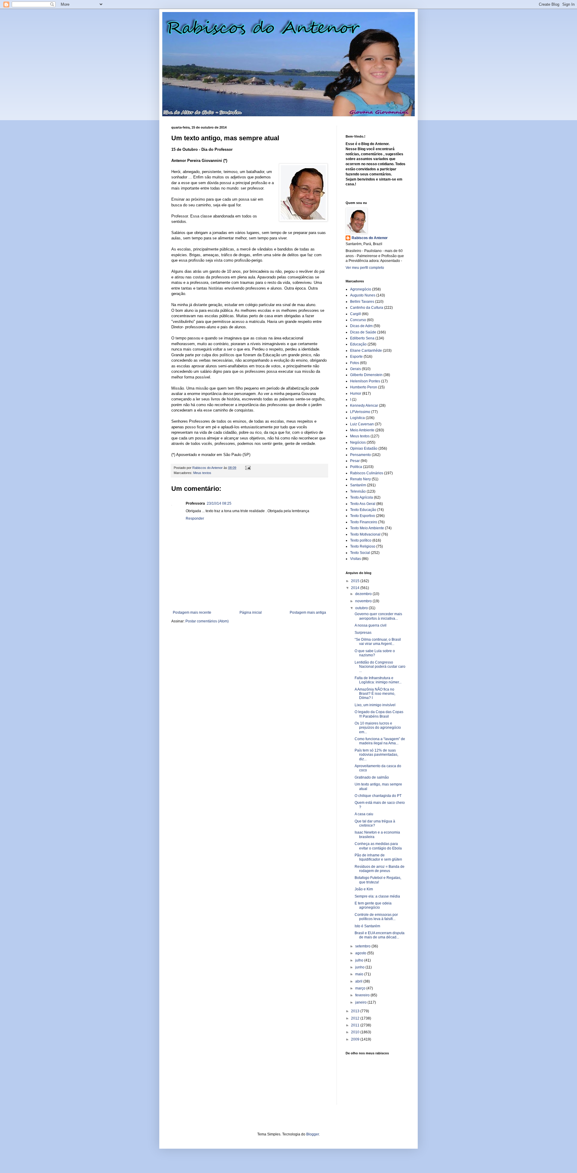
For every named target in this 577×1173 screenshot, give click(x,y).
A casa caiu (364, 814)
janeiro (361, 1002)
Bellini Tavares (362, 301)
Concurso (358, 320)
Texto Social (360, 553)
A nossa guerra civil (370, 625)
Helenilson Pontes (365, 381)
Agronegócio (360, 289)
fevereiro (363, 995)
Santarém (358, 485)
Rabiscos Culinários (366, 473)
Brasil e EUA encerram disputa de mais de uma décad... (380, 935)
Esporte (356, 356)
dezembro (364, 594)
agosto (361, 953)
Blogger (312, 1134)
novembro (364, 601)
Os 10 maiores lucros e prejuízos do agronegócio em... (378, 727)
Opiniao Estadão (363, 448)
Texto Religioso (362, 546)
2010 (355, 1032)
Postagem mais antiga (308, 612)
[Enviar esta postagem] (248, 468)
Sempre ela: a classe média (377, 896)
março (360, 988)
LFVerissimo (360, 412)
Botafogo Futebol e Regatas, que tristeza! (378, 880)
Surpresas (363, 633)
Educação (358, 344)
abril (359, 981)
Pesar (355, 461)
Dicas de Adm (361, 326)
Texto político (360, 540)
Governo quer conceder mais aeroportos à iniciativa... (378, 616)
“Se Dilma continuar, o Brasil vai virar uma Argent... (378, 641)
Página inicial (251, 612)
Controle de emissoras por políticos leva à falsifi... (376, 917)
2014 (355, 588)
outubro (362, 608)
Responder (195, 518)
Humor (355, 393)
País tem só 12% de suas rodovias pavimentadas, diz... (376, 754)
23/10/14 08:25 (219, 503)
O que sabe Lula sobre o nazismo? (375, 653)
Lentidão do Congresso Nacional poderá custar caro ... (380, 666)
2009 (355, 1039)
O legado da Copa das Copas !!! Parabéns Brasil (379, 714)
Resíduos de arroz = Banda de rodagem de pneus (380, 869)
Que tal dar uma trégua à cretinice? (375, 823)
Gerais (355, 369)
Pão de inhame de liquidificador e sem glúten (378, 857)
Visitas (355, 559)
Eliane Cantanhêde (366, 350)
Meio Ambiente (362, 430)
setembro (363, 946)
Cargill (355, 314)
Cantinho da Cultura (366, 307)
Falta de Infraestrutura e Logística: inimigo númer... (378, 680)
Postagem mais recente (192, 612)
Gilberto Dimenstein (366, 375)
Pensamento (360, 455)
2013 (355, 1011)
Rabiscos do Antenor (370, 238)
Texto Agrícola (361, 497)
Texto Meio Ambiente (367, 528)
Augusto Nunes (362, 295)
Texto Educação (363, 510)
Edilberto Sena (362, 338)
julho (359, 960)
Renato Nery (360, 479)
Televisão (358, 491)
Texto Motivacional (365, 534)
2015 (355, 581)
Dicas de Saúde (363, 332)
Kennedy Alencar (364, 405)
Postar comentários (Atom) (207, 621)
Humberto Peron (363, 387)
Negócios (358, 442)
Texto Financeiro (363, 522)
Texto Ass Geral (362, 504)
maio (359, 974)
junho (360, 967)
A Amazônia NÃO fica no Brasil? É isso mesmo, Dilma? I (375, 693)
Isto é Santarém (367, 926)
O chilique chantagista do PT (378, 796)
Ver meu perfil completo (365, 268)
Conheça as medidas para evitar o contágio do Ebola (378, 846)
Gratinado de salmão (372, 777)
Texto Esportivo (362, 516)
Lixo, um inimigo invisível (375, 705)
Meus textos (202, 473)
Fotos (354, 363)
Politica (356, 467)
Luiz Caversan (362, 424)
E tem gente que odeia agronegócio (373, 905)
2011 (355, 1025)
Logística (357, 418)
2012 (355, 1018)
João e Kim (364, 889)
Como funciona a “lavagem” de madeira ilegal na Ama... (380, 741)
